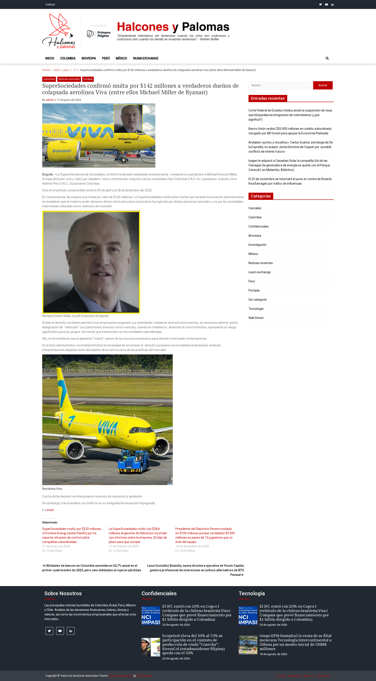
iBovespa (89, 58)
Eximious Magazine (121, 675)
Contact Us (322, 675)
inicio (50, 510)
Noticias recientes (69, 79)
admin (50, 99)
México (121, 58)
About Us (308, 675)
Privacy (281, 675)
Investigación (257, 244)
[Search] (327, 58)
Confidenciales (258, 226)
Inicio (49, 58)
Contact (50, 4)
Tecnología (256, 308)
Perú (106, 58)
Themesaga (144, 675)
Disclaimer (294, 675)
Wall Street (256, 318)
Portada (88, 79)
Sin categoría (257, 299)
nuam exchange (145, 58)
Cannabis (254, 208)
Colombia (68, 58)
